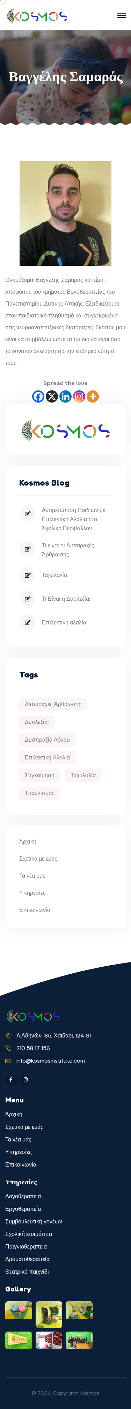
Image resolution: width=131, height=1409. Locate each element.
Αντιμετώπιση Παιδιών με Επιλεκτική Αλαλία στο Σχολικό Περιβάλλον (73, 519)
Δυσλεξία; (37, 722)
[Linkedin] (65, 396)
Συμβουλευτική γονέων (33, 1221)
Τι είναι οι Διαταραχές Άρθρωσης (68, 550)
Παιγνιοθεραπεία (26, 1246)
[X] (52, 396)
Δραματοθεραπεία (27, 1259)
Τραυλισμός (39, 793)
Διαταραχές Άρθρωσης (53, 704)
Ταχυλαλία (54, 575)
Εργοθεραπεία (23, 1209)
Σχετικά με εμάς (38, 858)
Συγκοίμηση (39, 775)
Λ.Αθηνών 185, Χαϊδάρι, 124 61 (53, 1035)
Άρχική (27, 841)
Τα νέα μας (32, 875)
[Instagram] (79, 396)
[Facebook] (38, 396)
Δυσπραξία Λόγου (47, 739)
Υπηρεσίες (32, 893)
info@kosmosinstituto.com (50, 1060)
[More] (93, 396)
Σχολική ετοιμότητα (28, 1234)
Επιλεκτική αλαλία (64, 622)
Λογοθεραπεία (23, 1196)
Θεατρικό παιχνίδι (27, 1271)
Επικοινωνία (34, 910)
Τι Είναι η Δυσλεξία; (66, 598)
